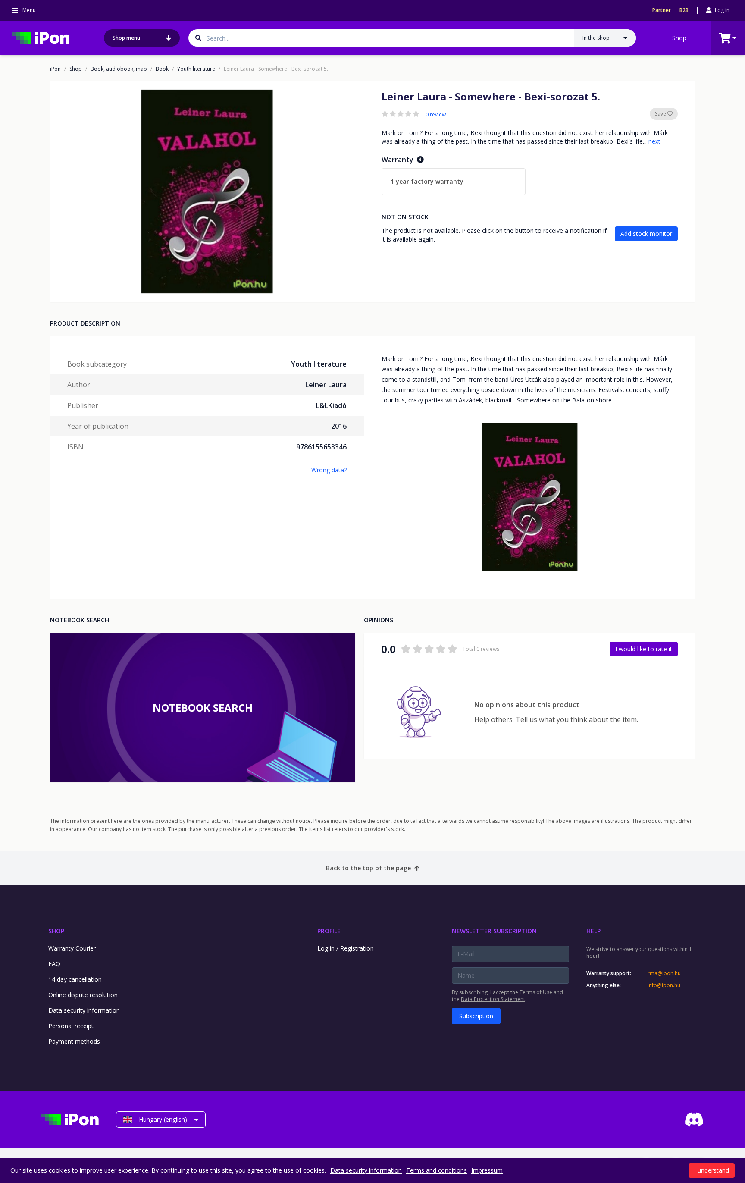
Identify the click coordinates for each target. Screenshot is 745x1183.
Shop (679, 38)
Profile (329, 931)
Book (162, 69)
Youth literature (196, 69)
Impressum (487, 1170)
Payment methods (74, 1041)
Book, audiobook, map (119, 69)
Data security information (84, 1010)
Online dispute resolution (83, 995)
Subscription (476, 1016)
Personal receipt (71, 1026)
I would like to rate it (643, 649)
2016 (339, 426)
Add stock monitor (646, 233)
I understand (711, 1170)
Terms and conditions (436, 1170)
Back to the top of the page (368, 868)
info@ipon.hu (664, 985)
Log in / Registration (345, 948)
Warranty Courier (72, 948)
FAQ (54, 964)
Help (593, 931)
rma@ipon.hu (664, 973)
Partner (661, 10)
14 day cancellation (75, 979)
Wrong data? (329, 470)
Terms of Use (536, 992)
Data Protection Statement (493, 999)
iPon (55, 69)
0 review (436, 114)
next (654, 141)
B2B (684, 10)
